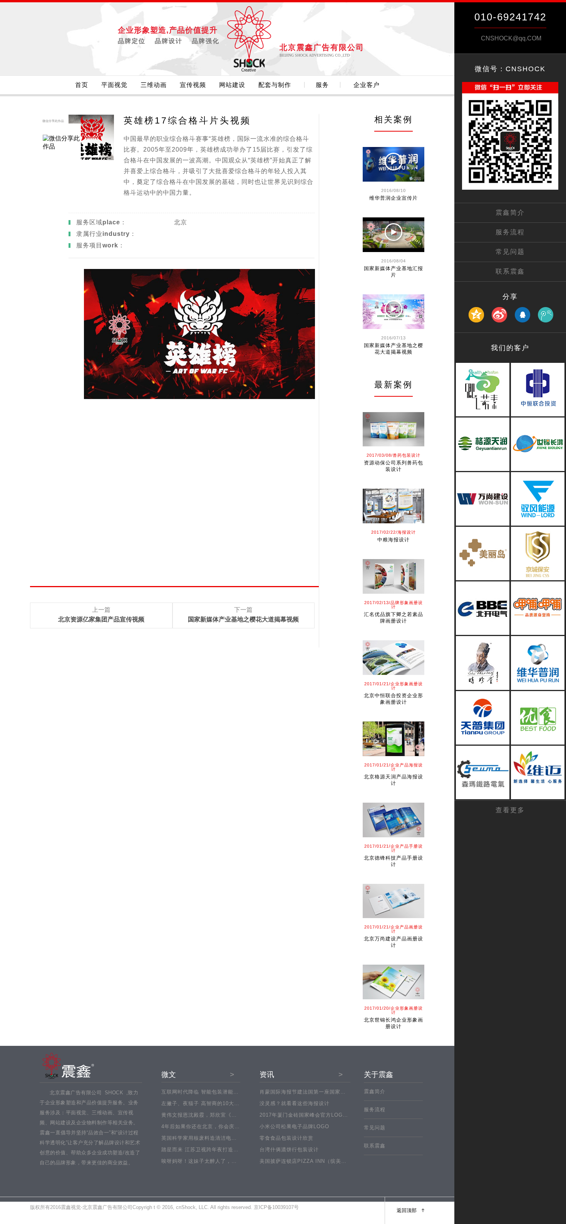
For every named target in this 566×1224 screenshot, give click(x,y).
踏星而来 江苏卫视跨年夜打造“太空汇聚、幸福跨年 (222, 1149)
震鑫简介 (374, 1091)
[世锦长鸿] (537, 469)
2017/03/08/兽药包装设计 (393, 455)
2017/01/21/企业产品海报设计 (393, 767)
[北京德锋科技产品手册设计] (393, 820)
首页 (81, 85)
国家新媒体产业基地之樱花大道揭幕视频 (243, 619)
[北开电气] (482, 633)
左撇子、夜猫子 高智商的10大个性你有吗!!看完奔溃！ (226, 1103)
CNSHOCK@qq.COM (511, 38)
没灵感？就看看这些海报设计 (295, 1103)
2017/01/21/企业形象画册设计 (393, 685)
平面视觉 (114, 85)
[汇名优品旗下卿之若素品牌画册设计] (393, 576)
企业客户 (366, 85)
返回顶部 (407, 1210)
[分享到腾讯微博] (545, 315)
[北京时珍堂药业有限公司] (482, 688)
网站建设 (232, 85)
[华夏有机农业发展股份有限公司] (537, 743)
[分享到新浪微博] (499, 315)
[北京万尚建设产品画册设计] (393, 901)
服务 (322, 85)
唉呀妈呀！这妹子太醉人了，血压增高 (207, 1161)
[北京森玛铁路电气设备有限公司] (482, 797)
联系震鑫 (374, 1146)
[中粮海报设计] (393, 506)
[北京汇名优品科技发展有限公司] (482, 414)
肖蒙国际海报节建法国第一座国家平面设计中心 (316, 1092)
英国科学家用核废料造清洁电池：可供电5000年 (218, 1138)
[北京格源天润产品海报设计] (393, 738)
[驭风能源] (537, 524)
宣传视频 (193, 85)
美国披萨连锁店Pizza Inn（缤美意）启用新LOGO (322, 1161)
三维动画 (154, 85)
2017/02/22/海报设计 (393, 532)
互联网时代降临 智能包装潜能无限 (202, 1092)
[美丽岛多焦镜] (482, 578)
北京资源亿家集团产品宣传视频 (101, 619)
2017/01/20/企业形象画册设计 (393, 1010)
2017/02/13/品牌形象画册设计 (393, 604)
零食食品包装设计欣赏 (286, 1138)
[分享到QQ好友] (522, 315)
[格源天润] (482, 469)
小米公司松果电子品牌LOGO (294, 1126)
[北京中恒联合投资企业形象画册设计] (393, 657)
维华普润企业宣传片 (393, 198)
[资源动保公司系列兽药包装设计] (393, 429)
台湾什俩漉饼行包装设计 (289, 1149)
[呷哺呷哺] (537, 633)
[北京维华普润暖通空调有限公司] (537, 688)
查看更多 (510, 810)
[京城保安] (537, 578)
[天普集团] (482, 743)
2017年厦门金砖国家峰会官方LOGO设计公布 (314, 1115)
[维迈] (537, 797)
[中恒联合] (537, 414)
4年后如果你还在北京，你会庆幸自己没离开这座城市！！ (230, 1126)
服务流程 (374, 1109)
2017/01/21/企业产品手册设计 (393, 848)
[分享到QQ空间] (476, 315)
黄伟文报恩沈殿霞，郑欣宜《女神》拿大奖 (212, 1115)
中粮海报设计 (393, 540)
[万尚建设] (482, 524)
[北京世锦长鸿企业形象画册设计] (393, 982)
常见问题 (374, 1127)
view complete (397, 209)
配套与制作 (274, 85)
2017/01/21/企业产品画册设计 (393, 929)
